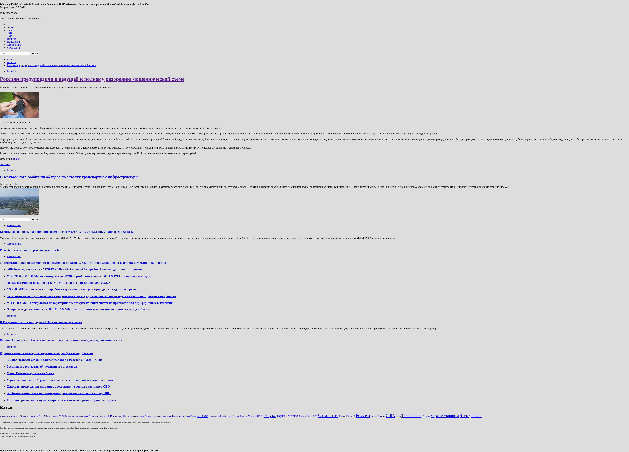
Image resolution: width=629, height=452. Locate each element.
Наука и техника (287, 416)
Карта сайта (13, 47)
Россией (350, 416)
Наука (10, 30)
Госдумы (140, 416)
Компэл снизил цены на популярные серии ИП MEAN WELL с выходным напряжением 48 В (66, 231)
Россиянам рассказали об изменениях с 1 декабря (42, 366)
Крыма (211, 416)
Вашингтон (69, 416)
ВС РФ (61, 416)
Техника (11, 38)
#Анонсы (14, 416)
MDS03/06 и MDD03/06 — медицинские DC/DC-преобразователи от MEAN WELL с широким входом (79, 276)
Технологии (13, 41)
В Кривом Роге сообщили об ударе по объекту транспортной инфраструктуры (69, 177)
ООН (315, 416)
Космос (11, 27)
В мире (134, 416)
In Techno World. (9, 12)
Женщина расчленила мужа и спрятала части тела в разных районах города (61, 400)
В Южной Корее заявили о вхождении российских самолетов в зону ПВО (59, 393)
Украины (451, 415)
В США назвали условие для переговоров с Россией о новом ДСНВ (54, 359)
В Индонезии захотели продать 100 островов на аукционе (41, 322)
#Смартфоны (26, 416)
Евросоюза (150, 416)
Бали (48, 416)
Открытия (328, 415)
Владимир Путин (120, 416)
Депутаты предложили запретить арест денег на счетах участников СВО (58, 386)
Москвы (252, 416)
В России (54, 416)
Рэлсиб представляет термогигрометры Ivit (30, 250)
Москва (243, 416)
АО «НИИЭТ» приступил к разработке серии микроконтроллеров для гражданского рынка (73, 289)
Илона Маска (161, 416)
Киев (175, 416)
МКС (216, 416)
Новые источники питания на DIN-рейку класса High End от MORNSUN (59, 282)
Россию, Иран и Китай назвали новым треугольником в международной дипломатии (61, 340)
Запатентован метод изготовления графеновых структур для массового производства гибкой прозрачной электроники (91, 296)
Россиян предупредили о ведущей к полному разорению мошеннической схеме (92, 79)
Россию (374, 416)
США (390, 415)
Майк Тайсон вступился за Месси (30, 373)
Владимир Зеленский (98, 416)
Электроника (14, 44)
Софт (9, 35)
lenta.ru (16, 158)
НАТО (260, 416)
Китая (193, 416)
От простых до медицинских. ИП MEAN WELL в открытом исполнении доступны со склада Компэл (78, 309)
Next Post (5, 164)
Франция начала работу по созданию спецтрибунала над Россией (46, 353)
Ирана (169, 416)
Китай (187, 416)
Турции (426, 416)
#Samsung (4, 416)
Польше (342, 416)
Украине (437, 416)
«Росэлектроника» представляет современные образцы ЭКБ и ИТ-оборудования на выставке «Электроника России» (83, 262)
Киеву (181, 416)
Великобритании (81, 416)
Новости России (305, 416)
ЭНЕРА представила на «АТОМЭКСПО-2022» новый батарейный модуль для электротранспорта (77, 269)
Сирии (398, 416)
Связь (10, 32)
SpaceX (42, 416)
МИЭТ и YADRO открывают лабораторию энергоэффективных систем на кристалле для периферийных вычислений (90, 303)
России (363, 415)
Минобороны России (229, 416)
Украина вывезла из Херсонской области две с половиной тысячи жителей (60, 380)
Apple (35, 416)
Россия (381, 416)
